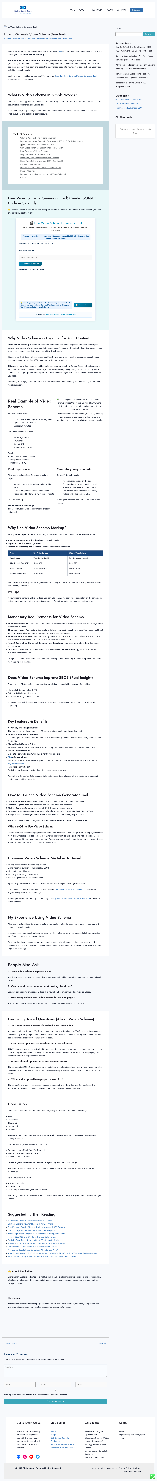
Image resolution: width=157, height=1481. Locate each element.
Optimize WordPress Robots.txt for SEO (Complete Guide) (33, 1240)
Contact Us (112, 1468)
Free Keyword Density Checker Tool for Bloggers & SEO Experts (36, 1227)
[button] (87, 9)
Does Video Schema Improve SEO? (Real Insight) (42, 161)
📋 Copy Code (83, 305)
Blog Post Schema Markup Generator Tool (71, 898)
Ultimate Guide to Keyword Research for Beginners (30, 1224)
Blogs (109, 10)
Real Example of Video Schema (34, 151)
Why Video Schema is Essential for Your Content (41, 148)
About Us (102, 1468)
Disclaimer (137, 1468)
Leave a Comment (12, 39)
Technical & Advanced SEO (63, 1448)
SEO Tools (97, 10)
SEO (60, 51)
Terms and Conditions (132, 1471)
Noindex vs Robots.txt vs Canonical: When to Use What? (33, 1250)
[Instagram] (25, 1457)
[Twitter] (38, 1457)
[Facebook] (18, 1457)
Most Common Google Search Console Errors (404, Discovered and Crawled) (42, 1256)
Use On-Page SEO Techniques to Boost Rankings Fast (32, 1230)
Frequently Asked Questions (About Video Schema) (43, 174)
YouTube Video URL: (27, 251)
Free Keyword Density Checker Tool (71, 889)
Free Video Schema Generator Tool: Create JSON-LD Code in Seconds (51, 141)
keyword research (16, 764)
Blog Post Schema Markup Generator (61, 315)
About (82, 10)
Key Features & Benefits (30, 164)
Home (72, 10)
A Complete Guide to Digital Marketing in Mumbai (30, 1221)
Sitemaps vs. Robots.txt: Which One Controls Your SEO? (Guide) (36, 1243)
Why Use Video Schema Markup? (35, 154)
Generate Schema (30, 264)
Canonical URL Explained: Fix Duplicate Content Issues (32, 1247)
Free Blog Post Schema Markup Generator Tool (76, 76)
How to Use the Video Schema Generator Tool (40, 167)
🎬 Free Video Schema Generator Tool (37, 144)
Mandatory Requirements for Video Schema (39, 158)
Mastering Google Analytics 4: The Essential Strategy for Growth (36, 1234)
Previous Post (9, 1344)
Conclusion (25, 177)
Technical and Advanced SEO (128, 108)
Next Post (103, 1344)
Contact (121, 10)
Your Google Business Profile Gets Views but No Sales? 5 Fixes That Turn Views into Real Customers (52, 1253)
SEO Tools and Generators (33, 39)
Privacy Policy (125, 1468)
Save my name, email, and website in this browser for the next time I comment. (36, 1395)
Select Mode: (24, 243)
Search (118, 28)
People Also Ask (27, 171)
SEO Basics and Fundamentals (128, 99)
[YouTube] (31, 1457)
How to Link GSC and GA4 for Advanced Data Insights (32, 1237)
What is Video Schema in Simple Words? (38, 138)
